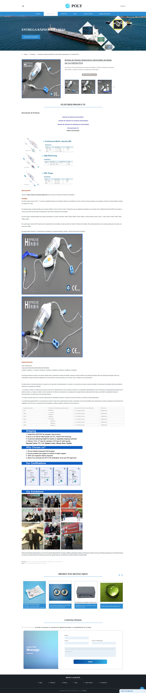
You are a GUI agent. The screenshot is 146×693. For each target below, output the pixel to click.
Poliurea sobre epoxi (95, 553)
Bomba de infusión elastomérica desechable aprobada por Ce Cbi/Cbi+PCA (44, 561)
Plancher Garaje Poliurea (80, 554)
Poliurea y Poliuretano (84, 553)
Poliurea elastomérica (27, 553)
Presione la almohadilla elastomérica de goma (35, 563)
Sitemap (84, 690)
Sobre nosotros (104, 14)
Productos (50, 14)
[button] (23, 6)
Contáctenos (88, 14)
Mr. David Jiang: (29, 627)
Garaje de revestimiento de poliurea (64, 554)
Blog (75, 14)
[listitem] (73, 87)
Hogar (38, 14)
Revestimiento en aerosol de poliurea (43, 553)
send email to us (90, 74)
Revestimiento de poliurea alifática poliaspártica (65, 553)
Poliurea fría (36, 554)
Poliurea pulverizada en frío (108, 553)
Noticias (64, 14)
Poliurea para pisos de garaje (47, 554)
